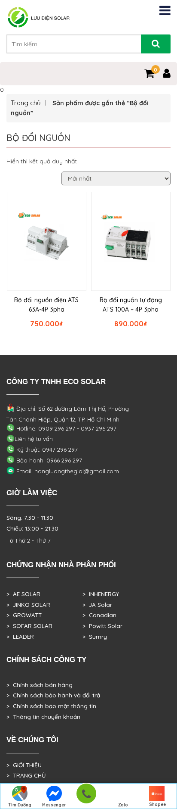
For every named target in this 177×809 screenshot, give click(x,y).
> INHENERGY (100, 593)
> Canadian (99, 615)
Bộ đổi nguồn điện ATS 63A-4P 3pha (46, 304)
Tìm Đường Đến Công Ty (20, 805)
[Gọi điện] (86, 796)
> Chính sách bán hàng (39, 684)
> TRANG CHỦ (26, 775)
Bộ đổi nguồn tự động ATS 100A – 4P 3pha (131, 304)
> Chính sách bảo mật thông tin (51, 706)
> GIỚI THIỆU (24, 765)
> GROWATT (24, 615)
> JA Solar (97, 604)
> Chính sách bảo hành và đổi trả (53, 695)
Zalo (123, 805)
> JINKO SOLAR (28, 604)
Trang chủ (26, 103)
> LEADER (20, 636)
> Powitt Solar (102, 625)
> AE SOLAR (23, 593)
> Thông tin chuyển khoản (43, 716)
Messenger (54, 805)
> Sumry (94, 636)
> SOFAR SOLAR (29, 625)
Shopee (157, 804)
